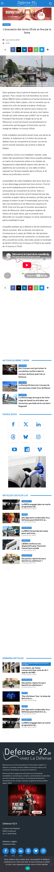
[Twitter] (26, 425)
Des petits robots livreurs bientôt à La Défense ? (34, 560)
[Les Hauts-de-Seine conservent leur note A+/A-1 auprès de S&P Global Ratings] (11, 667)
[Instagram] (38, 437)
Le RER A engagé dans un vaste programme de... (36, 505)
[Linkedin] (24, 49)
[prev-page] (4, 568)
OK (27, 868)
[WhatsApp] (36, 49)
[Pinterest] (30, 49)
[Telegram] (41, 49)
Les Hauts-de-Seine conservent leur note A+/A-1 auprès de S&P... (35, 670)
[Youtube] (14, 450)
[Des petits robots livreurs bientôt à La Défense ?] (11, 559)
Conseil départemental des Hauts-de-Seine (35, 664)
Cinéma (24, 514)
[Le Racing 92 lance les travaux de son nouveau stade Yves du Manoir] (10, 386)
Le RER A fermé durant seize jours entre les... (35, 532)
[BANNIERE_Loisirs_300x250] (27, 800)
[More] (47, 49)
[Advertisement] (27, 321)
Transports (26, 501)
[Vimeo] (40, 450)
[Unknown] (27, 14)
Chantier (6, 24)
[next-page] (8, 568)
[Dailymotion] (27, 450)
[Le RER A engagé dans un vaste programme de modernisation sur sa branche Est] (11, 505)
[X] (18, 49)
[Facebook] (12, 49)
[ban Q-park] (27, 471)
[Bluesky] (26, 437)
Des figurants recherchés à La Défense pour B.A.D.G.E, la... (36, 519)
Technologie (27, 555)
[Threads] (13, 437)
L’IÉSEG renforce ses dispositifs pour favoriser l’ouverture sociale (34, 546)
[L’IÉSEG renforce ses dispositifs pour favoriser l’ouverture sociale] (11, 544)
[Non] (51, 864)
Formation (26, 540)
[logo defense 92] (27, 3)
